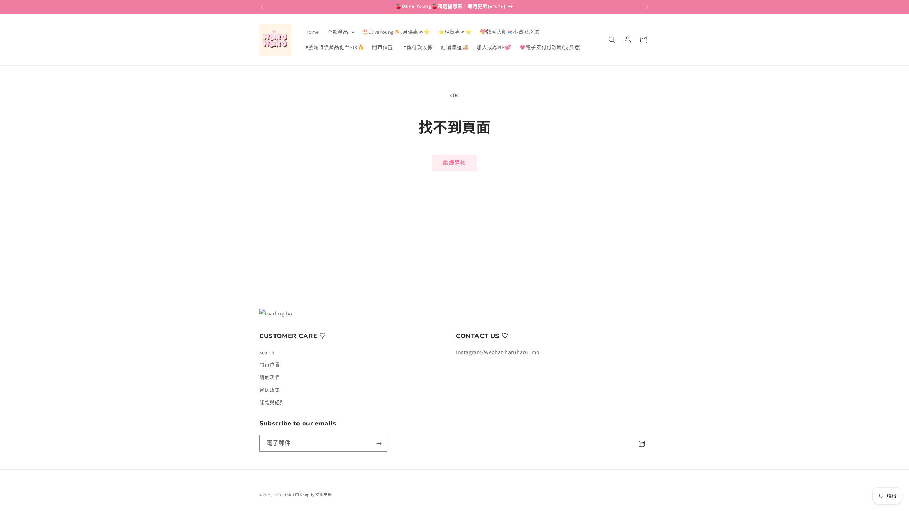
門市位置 (269, 365)
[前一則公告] (262, 6)
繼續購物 (454, 162)
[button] (340, 31)
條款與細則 (272, 402)
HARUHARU (284, 494)
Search (267, 352)
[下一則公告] (647, 6)
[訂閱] (379, 443)
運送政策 (269, 390)
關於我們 (269, 377)
